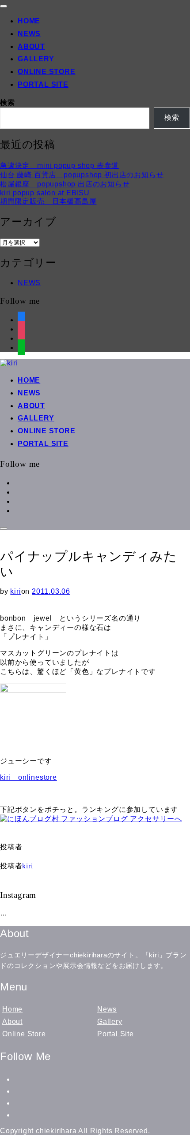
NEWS (29, 283)
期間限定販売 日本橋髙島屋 (48, 201)
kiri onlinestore (28, 777)
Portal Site (43, 84)
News (29, 33)
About (31, 46)
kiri (15, 591)
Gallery (36, 59)
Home (29, 21)
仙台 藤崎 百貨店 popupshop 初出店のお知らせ (81, 175)
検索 (7, 102)
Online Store (47, 71)
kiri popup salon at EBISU (45, 193)
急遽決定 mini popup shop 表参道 (59, 165)
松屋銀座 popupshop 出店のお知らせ (65, 184)
